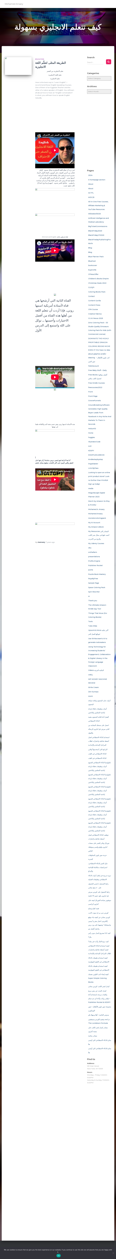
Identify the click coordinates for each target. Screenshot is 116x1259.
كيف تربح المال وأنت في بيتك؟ (98, 941)
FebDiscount (93, 366)
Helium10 (92, 429)
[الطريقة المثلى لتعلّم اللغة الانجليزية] (18, 66)
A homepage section (96, 180)
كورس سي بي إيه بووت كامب (98, 913)
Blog (90, 248)
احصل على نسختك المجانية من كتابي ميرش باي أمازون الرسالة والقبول (98, 729)
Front (90, 392)
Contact (91, 296)
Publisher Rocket (95, 565)
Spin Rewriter (94, 592)
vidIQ (90, 675)
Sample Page (93, 583)
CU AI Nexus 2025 (95, 318)
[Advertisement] (55, 116)
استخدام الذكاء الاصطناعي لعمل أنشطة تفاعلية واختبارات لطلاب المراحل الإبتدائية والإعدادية (98, 741)
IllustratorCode (94, 442)
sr (89, 596)
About (90, 184)
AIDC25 (91, 197)
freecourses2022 (95, 387)
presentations (94, 557)
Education (39, 59)
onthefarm (92, 552)
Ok (59, 1255)
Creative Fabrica (95, 314)
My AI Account (94, 523)
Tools (90, 621)
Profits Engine (94, 561)
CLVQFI (91, 287)
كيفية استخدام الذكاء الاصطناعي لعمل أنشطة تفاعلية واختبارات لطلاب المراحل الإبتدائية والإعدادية (99, 949)
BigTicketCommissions (97, 226)
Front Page (92, 396)
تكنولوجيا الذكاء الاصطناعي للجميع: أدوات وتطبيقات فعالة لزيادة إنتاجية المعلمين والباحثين (99, 766)
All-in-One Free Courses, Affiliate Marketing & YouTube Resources (98, 205)
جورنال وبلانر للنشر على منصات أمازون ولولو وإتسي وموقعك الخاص (98, 847)
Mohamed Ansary (95, 514)
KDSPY (91, 451)
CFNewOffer (93, 274)
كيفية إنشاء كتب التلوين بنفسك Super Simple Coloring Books (98, 978)
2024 (90, 175)
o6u (89, 548)
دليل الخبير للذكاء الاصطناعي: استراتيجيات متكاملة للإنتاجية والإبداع (98, 867)
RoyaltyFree (93, 579)
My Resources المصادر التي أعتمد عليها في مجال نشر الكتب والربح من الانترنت (98, 535)
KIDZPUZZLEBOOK (96, 455)
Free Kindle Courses (96, 383)
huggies (91, 437)
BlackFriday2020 (95, 231)
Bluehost (92, 261)
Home (90, 433)
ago (50, 542)
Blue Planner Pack (96, 257)
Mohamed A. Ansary (96, 509)
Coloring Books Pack (96, 292)
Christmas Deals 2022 (97, 283)
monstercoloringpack (97, 518)
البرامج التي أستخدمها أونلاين (97, 749)
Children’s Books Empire (98, 279)
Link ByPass (93, 468)
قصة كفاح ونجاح (93, 908)
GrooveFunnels (94, 401)
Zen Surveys (93, 692)
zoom (90, 696)
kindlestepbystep (95, 459)
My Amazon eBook (96, 527)
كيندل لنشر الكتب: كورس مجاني (99, 986)
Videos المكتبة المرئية (96, 670)
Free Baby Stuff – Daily (97, 370)
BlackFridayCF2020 (96, 235)
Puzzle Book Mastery (97, 574)
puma (90, 570)
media (90, 488)
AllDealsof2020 (94, 214)
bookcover (92, 265)
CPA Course (93, 309)
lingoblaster (93, 464)
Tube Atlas (92, 626)
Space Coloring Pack (96, 587)
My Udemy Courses (96, 543)
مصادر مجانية (92, 1036)
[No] (113, 1253)
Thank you (92, 601)
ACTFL (91, 193)
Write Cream (93, 687)
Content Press (94, 305)
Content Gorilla (94, 301)
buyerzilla (92, 270)
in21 (90, 446)
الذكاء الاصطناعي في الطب (97, 754)
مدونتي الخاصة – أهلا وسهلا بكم (98, 1015)
